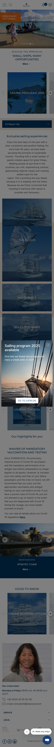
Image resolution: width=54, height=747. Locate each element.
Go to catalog (27, 400)
